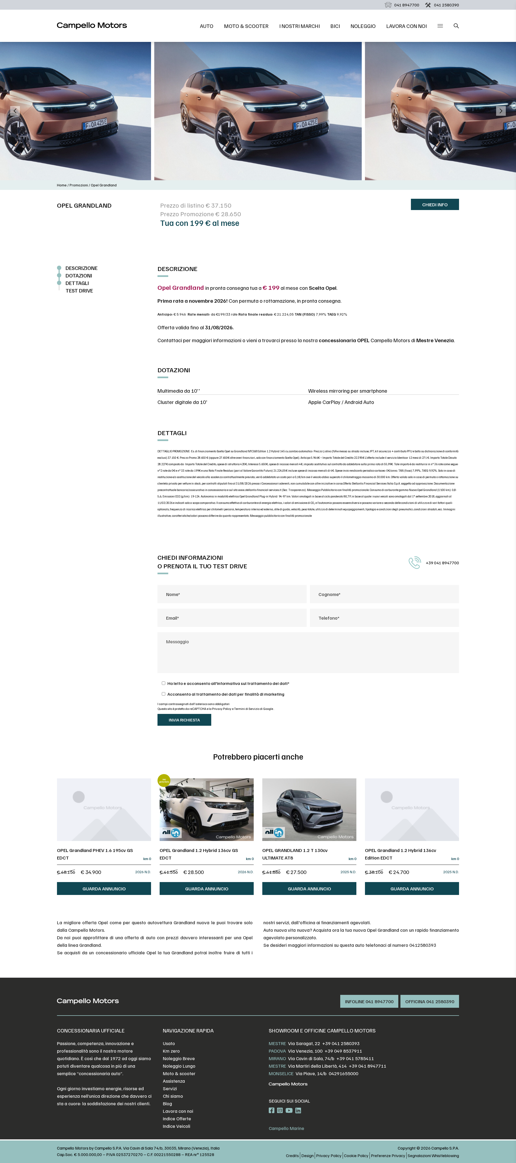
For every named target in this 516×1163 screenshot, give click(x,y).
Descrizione (82, 267)
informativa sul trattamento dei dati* (253, 683)
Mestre (277, 1043)
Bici (335, 25)
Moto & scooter (246, 25)
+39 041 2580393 (341, 1043)
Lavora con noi (406, 25)
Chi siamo (173, 1096)
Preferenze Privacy (388, 1155)
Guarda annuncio (104, 888)
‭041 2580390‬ (446, 5)
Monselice (281, 1073)
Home (62, 185)
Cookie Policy (356, 1155)
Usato (169, 1043)
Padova (277, 1051)
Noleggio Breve (179, 1058)
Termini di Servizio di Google (254, 709)
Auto (206, 25)
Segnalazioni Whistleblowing (433, 1155)
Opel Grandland (104, 185)
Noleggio (363, 25)
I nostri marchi (299, 25)
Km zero (171, 1051)
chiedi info (435, 204)
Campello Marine (286, 1128)
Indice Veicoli (176, 1126)
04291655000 (343, 1073)
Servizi (170, 1088)
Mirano (277, 1058)
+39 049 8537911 (343, 1051)
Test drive (79, 290)
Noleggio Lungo (179, 1066)
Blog (167, 1103)
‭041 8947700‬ (406, 5)
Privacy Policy (222, 709)
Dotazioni (79, 275)
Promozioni (79, 185)
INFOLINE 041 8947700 (369, 1001)
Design (307, 1155)
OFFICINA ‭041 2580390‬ (429, 1001)
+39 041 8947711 (367, 1066)
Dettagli (77, 282)
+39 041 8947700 (442, 562)
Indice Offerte (177, 1118)
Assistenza (174, 1081)
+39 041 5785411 (355, 1058)
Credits (292, 1155)
